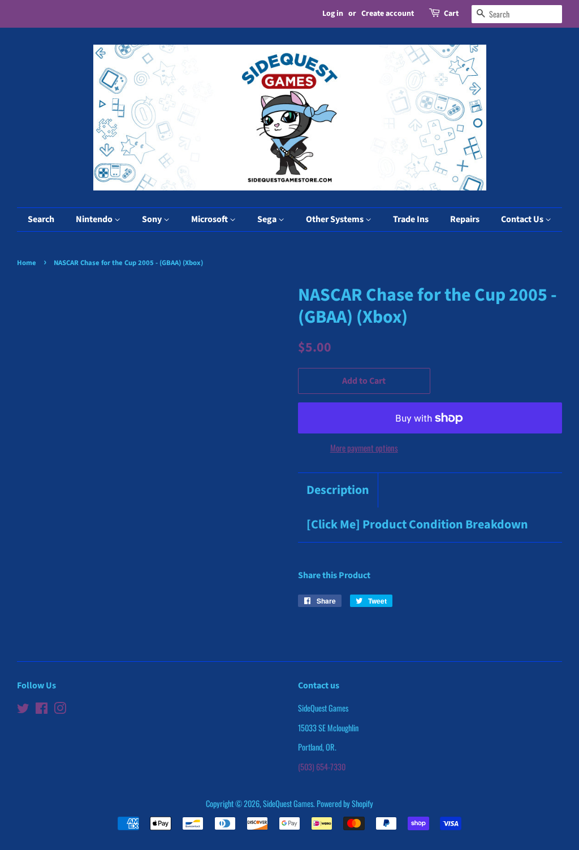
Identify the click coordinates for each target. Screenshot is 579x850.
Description (337, 490)
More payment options (364, 447)
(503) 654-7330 (321, 767)
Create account (387, 13)
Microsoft (210, 219)
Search (41, 219)
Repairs (464, 219)
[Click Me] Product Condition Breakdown (417, 525)
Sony (152, 219)
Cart (451, 13)
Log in (332, 13)
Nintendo (95, 219)
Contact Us (523, 219)
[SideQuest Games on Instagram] (60, 709)
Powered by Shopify (345, 803)
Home (26, 263)
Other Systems (335, 219)
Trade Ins (411, 219)
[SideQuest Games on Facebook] (41, 709)
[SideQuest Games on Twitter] (23, 709)
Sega (267, 219)
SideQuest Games (288, 803)
